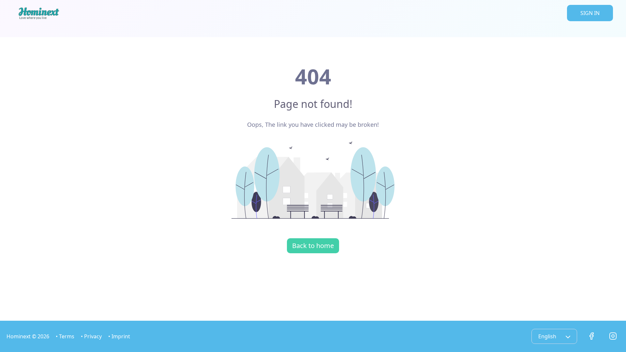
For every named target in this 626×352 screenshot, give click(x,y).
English (548, 336)
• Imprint (119, 336)
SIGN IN (590, 13)
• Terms (65, 336)
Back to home (313, 245)
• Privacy (91, 336)
